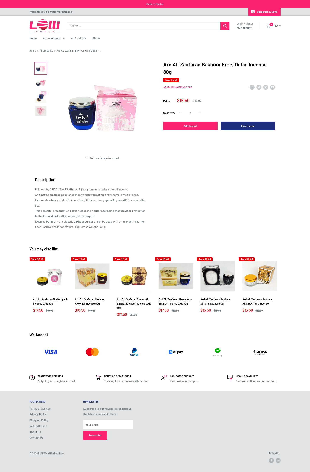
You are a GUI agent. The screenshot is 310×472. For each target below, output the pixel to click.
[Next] (281, 288)
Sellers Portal (154, 4)
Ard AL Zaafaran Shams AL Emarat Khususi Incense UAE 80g (134, 303)
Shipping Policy (39, 420)
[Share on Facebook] (252, 87)
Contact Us (36, 437)
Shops (96, 38)
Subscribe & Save (267, 11)
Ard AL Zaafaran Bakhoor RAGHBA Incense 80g (90, 301)
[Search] (224, 26)
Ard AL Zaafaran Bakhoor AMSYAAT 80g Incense (257, 301)
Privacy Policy (38, 414)
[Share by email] (272, 87)
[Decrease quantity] (181, 112)
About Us (35, 431)
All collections (52, 38)
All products (46, 50)
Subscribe (95, 435)
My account (244, 27)
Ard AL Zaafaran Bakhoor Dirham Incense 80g (215, 301)
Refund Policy (38, 425)
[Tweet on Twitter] (265, 87)
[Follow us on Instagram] (278, 460)
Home (33, 38)
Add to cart (190, 126)
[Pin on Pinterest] (258, 87)
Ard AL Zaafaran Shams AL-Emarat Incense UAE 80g (175, 301)
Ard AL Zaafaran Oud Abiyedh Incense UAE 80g (50, 301)
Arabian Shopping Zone (177, 87)
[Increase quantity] (200, 112)
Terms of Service (40, 408)
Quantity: (169, 112)
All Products (78, 38)
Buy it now (247, 126)
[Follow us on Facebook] (271, 460)
